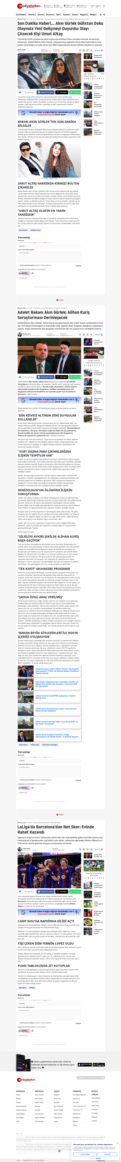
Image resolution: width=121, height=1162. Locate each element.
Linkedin (94, 1121)
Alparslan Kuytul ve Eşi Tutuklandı (98, 95)
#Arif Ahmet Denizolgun (50, 745)
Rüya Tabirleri (58, 1114)
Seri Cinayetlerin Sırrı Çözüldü (98, 104)
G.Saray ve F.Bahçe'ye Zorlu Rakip (94, 874)
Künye (18, 1095)
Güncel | (41, 14)
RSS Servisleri (39, 1121)
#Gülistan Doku (35, 230)
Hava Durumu (39, 1114)
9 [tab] (101, 78)
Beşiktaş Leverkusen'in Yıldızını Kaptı (98, 885)
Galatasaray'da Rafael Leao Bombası (98, 913)
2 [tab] (86, 78)
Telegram (94, 1117)
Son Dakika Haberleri (79, 1095)
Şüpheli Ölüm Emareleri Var (98, 56)
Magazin (56, 1095)
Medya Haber (22, 19)
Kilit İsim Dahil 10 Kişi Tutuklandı (94, 362)
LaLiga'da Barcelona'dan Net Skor (98, 342)
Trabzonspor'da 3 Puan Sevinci (98, 931)
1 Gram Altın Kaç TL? (79, 1106)
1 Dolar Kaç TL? (78, 1110)
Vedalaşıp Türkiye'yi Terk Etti (98, 922)
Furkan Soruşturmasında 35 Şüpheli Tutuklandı (98, 86)
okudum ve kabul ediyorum (35, 265)
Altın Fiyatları (39, 1098)
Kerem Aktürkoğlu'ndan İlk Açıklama (98, 904)
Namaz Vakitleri (40, 1118)
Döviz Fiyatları (39, 1095)
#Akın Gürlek (23, 230)
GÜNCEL (30, 19)
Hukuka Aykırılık (21, 1106)
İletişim (18, 1102)
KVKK (18, 1121)
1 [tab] (84, 78)
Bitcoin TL (82, 5)
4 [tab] (90, 78)
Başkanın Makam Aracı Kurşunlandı (98, 132)
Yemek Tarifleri (58, 1110)
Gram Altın (70, 5)
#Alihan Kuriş (35, 745)
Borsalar (37, 1106)
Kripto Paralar (39, 1102)
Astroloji (37, 1110)
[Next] (99, 77)
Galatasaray (76, 1114)
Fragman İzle (58, 1118)
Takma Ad (21, 240)
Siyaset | (66, 14)
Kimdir (75, 1125)
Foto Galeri (95, 1102)
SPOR (29, 822)
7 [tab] (97, 78)
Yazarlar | (32, 14)
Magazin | (84, 14)
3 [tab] (88, 78)
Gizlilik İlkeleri (20, 1114)
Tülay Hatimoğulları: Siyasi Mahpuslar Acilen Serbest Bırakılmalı (98, 123)
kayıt (45, 242)
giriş (35, 242)
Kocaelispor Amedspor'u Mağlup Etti (98, 894)
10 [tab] (103, 78)
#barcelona (22, 988)
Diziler (56, 1121)
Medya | (93, 14)
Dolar (47, 5)
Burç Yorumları (58, 1106)
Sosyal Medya (96, 1098)
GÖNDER (78, 266)
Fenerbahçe (76, 1117)
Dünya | (75, 14)
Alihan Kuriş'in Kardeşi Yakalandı (98, 113)
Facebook (95, 1109)
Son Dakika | (21, 14)
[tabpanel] (94, 71)
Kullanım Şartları (21, 1110)
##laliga (32, 988)
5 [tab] (92, 78)
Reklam (18, 1098)
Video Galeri (95, 1105)
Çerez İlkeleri (20, 1118)
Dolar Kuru (57, 1098)
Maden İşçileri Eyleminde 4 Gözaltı (94, 75)
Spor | (58, 14)
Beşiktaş (75, 1121)
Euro (57, 5)
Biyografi (57, 1102)
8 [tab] (99, 78)
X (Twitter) (95, 1113)
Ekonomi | (50, 14)
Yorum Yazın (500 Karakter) (26, 249)
